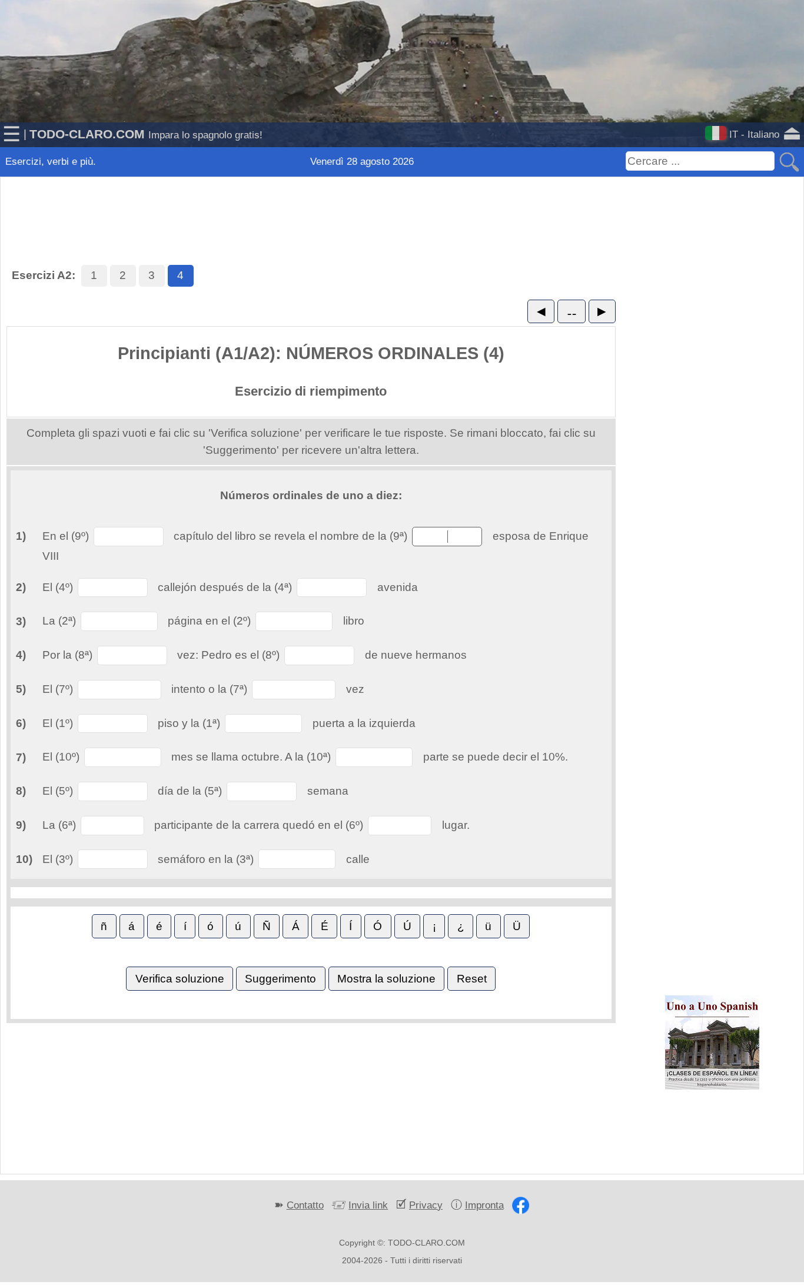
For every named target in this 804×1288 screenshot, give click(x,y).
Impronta (484, 1205)
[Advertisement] (402, 206)
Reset (472, 978)
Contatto (305, 1205)
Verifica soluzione (179, 978)
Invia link (368, 1205)
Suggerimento (280, 978)
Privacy (426, 1205)
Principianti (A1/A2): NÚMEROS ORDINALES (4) (311, 353)
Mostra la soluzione (386, 978)
